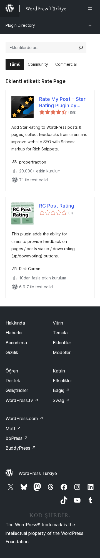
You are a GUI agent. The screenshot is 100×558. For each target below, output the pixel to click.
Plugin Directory (20, 25)
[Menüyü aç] (91, 8)
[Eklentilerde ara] (80, 47)
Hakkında (15, 323)
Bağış (61, 390)
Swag (61, 400)
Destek (13, 380)
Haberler (14, 332)
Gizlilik (12, 352)
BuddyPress (21, 448)
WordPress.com (24, 418)
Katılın (59, 371)
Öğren (12, 371)
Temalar (61, 332)
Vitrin (58, 323)
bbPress (17, 438)
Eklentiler (62, 342)
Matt (13, 428)
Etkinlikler (62, 380)
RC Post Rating (56, 206)
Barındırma (16, 342)
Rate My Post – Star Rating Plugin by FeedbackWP (62, 102)
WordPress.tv (22, 400)
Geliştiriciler (17, 390)
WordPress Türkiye (38, 473)
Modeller (62, 352)
